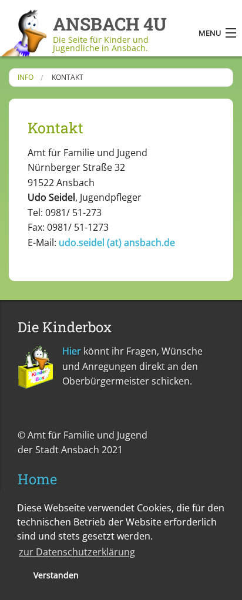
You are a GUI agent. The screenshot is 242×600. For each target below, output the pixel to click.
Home (37, 479)
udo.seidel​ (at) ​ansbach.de (117, 242)
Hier (71, 351)
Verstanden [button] (56, 575)
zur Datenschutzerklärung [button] (77, 551)
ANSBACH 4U (110, 23)
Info (25, 77)
